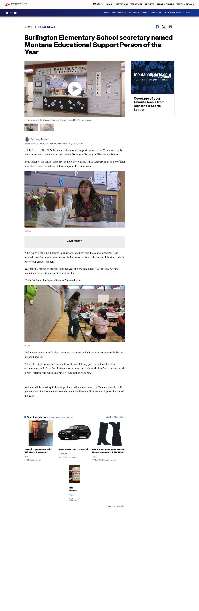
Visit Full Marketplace (115, 417)
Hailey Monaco (41, 139)
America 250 (156, 12)
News (106, 12)
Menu (97, 4)
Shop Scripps (165, 4)
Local (110, 4)
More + (189, 12)
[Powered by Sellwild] (121, 506)
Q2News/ (7, 13)
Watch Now (184, 4)
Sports (150, 4)
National (122, 4)
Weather (136, 4)
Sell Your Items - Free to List (60, 418)
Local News (46, 27)
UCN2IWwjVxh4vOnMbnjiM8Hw (16, 13)
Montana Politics (119, 12)
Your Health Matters (174, 12)
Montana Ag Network (138, 12)
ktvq (11, 13)
